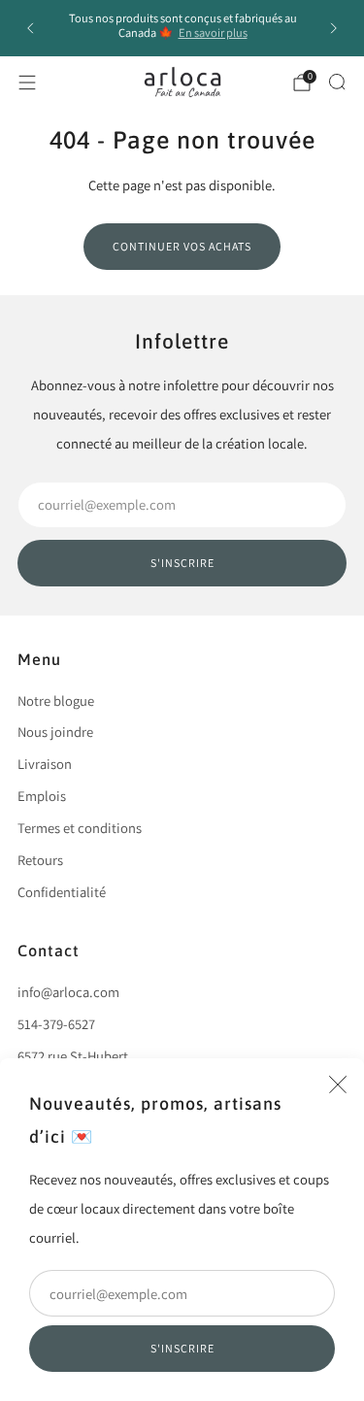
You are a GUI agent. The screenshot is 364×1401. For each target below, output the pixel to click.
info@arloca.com (68, 992)
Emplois (41, 795)
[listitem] (182, 28)
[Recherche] (337, 81)
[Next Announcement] (334, 28)
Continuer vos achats (182, 246)
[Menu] (27, 82)
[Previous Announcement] (30, 28)
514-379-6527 (56, 1024)
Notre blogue (55, 700)
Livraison (44, 763)
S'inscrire (182, 1348)
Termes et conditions (79, 827)
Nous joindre (55, 731)
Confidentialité (61, 892)
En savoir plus (213, 32)
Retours (40, 860)
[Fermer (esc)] (338, 1084)
